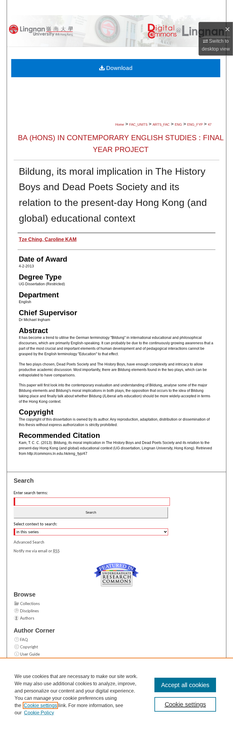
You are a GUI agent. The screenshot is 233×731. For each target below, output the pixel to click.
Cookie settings (40, 705)
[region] (116, 694)
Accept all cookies (185, 685)
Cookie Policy (39, 712)
